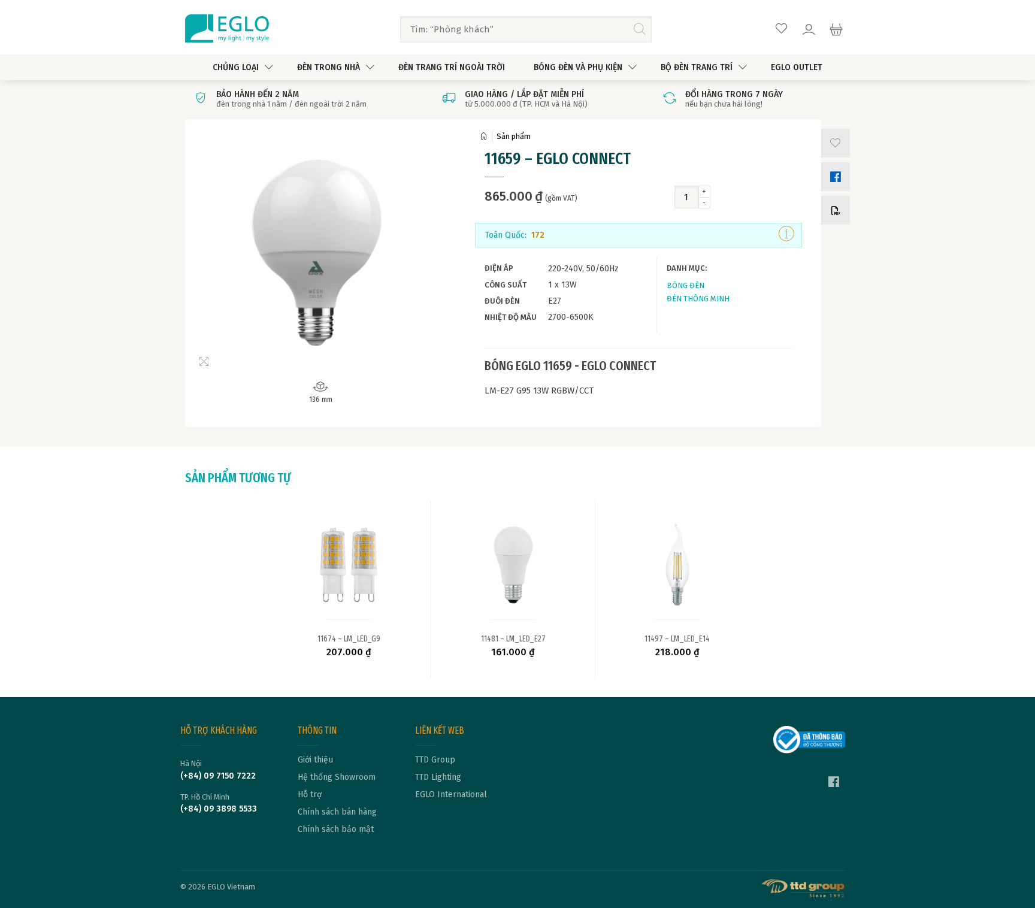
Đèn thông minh (698, 298)
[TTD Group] (803, 888)
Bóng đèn (685, 285)
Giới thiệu (315, 760)
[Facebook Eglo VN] (833, 783)
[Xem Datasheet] (833, 210)
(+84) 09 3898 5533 (218, 809)
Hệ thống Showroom (337, 777)
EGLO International (451, 795)
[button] (833, 143)
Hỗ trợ (310, 795)
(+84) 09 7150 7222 (218, 776)
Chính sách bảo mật (336, 829)
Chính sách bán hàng (337, 812)
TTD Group (435, 760)
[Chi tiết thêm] (786, 234)
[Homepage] (486, 136)
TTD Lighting (438, 777)
